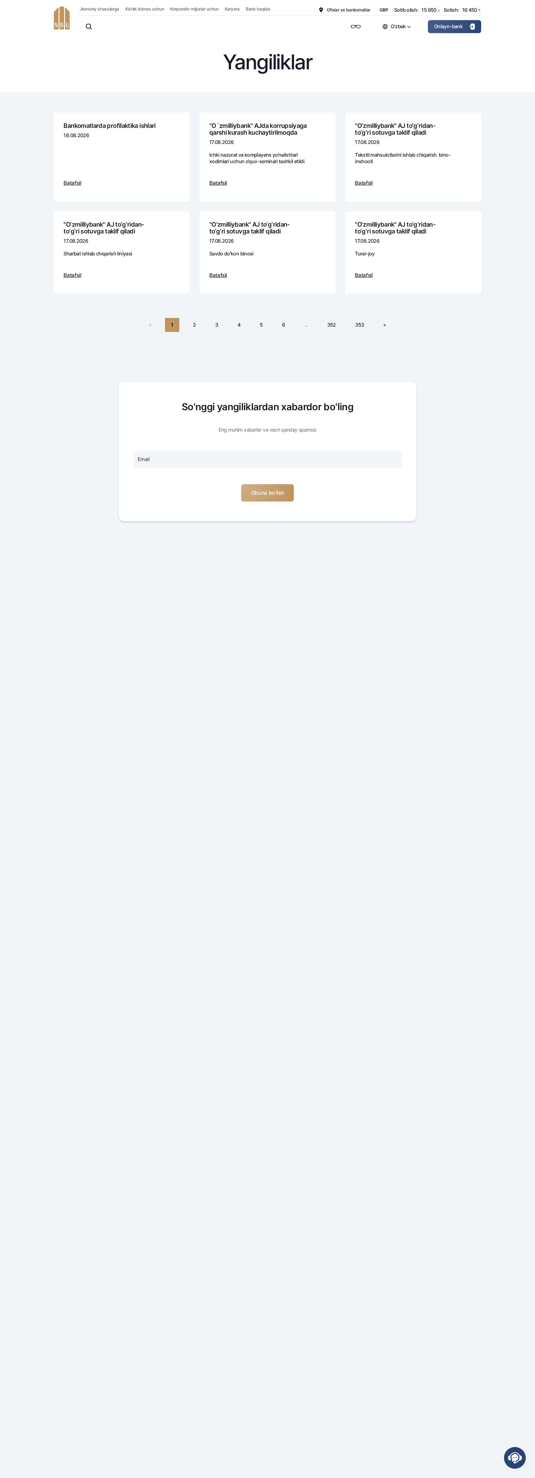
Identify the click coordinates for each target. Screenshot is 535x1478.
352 (331, 325)
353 (359, 325)
